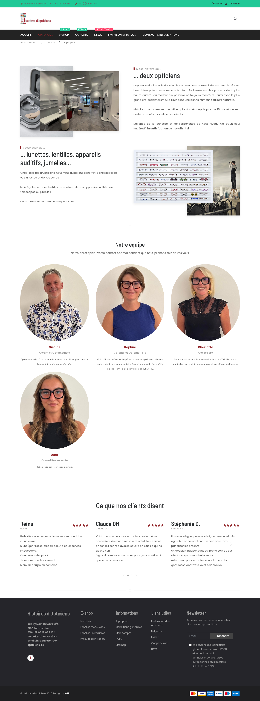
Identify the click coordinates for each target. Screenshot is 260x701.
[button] (235, 19)
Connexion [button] (233, 3)
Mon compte (123, 633)
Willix (67, 693)
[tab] (124, 575)
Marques (85, 621)
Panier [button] (218, 3)
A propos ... (122, 621)
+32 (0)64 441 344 (88, 3)
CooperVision (159, 643)
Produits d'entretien (92, 639)
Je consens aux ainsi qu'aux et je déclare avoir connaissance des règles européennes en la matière (209, 655)
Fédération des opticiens (160, 623)
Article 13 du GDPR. (203, 666)
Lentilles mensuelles (92, 627)
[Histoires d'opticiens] (35, 18)
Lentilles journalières (92, 633)
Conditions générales (129, 627)
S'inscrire (223, 636)
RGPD (119, 639)
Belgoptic (157, 631)
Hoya (154, 649)
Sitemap (121, 645)
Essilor (154, 637)
